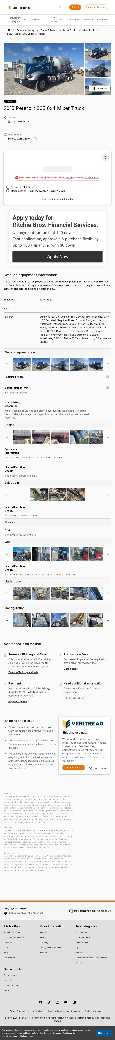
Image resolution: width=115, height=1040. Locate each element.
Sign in (75, 7)
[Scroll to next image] (108, 364)
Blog (6, 952)
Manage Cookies (63, 1033)
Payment (43, 952)
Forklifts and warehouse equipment (91, 958)
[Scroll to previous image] (6, 364)
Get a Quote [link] (73, 767)
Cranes (78, 963)
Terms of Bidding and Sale (23, 672)
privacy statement (13, 1036)
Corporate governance (14, 937)
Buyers (43, 932)
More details (70, 669)
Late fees (32, 691)
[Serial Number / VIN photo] (107, 388)
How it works (54, 20)
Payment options (17, 701)
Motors (78, 952)
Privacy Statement (18, 1011)
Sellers (43, 937)
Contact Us (104, 910)
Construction (81, 932)
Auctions (36, 19)
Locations (102, 19)
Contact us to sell (11, 985)
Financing (89, 19)
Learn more (100, 768)
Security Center (10, 958)
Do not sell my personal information (64, 1011)
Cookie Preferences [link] (94, 1011)
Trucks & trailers (82, 942)
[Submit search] (61, 7)
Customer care (10, 975)
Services (71, 19)
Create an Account (95, 7)
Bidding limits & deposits (50, 947)
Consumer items (82, 937)
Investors (8, 942)
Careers (7, 947)
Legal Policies (37, 1011)
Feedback (8, 990)
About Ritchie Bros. (12, 932)
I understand (104, 1033)
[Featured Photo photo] (107, 377)
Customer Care (91, 177)
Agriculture (80, 947)
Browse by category (15, 20)
